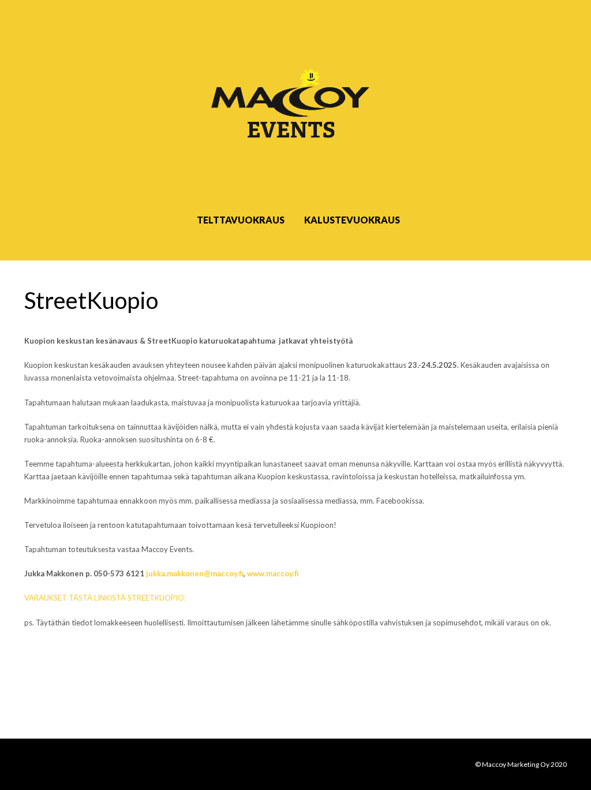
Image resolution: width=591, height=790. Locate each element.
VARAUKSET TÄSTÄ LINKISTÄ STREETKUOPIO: (105, 597)
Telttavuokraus (241, 219)
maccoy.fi (227, 573)
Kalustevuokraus (352, 219)
